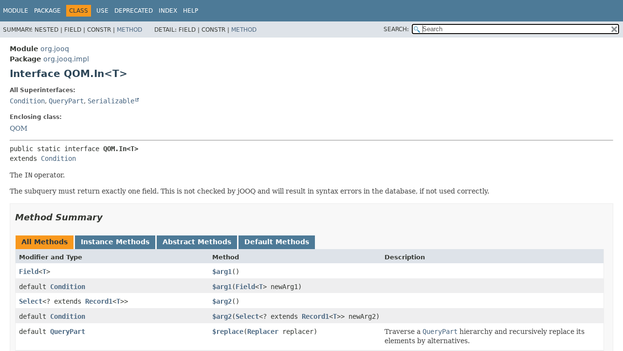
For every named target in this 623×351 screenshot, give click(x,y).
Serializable (111, 101)
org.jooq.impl (66, 59)
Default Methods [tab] (276, 242)
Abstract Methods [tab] (197, 242)
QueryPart (66, 101)
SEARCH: (396, 29)
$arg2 (222, 301)
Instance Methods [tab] (115, 242)
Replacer (262, 331)
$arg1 (222, 271)
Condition (27, 101)
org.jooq (54, 49)
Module (15, 10)
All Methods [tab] (44, 242)
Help (190, 10)
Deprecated (133, 10)
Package (47, 10)
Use (102, 10)
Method (129, 29)
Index (168, 10)
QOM (18, 128)
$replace (227, 331)
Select (30, 301)
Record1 (98, 301)
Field (28, 271)
